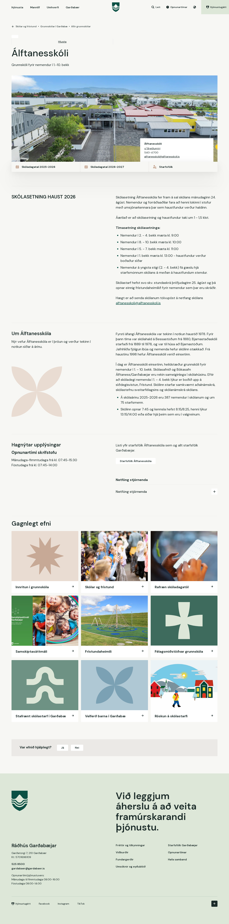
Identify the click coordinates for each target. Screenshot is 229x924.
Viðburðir (122, 852)
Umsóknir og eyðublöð (131, 866)
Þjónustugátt (23, 903)
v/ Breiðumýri (152, 148)
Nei (77, 747)
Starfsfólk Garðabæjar (183, 845)
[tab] (166, 491)
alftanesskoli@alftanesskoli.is (162, 156)
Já (62, 747)
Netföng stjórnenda (131, 491)
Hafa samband (177, 859)
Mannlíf (35, 7)
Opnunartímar (177, 852)
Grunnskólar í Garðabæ (53, 26)
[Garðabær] (116, 7)
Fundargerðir (125, 859)
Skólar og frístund (26, 26)
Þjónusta (17, 7)
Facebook (44, 903)
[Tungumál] (194, 7)
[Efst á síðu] (214, 904)
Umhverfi (53, 7)
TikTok (81, 903)
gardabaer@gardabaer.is (28, 868)
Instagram (63, 903)
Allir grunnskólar (81, 26)
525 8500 (18, 864)
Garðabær (72, 7)
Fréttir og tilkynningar (130, 845)
